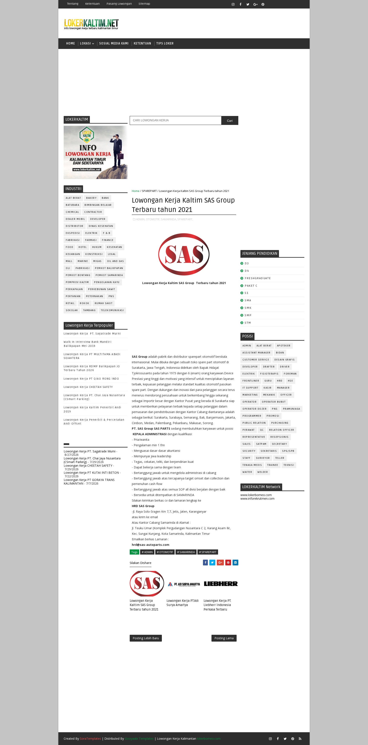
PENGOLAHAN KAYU (107, 282)
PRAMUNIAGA (291, 408)
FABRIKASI (73, 240)
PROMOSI (273, 416)
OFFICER (286, 394)
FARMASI (91, 240)
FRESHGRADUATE (258, 278)
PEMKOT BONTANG (78, 275)
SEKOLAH (72, 310)
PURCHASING (280, 423)
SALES (247, 444)
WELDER (262, 472)
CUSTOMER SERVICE (256, 359)
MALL (69, 261)
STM (248, 323)
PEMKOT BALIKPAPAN (109, 268)
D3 (247, 263)
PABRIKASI (83, 268)
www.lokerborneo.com (256, 495)
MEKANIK (269, 394)
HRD (280, 380)
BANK (105, 198)
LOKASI (85, 43)
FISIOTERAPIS (269, 373)
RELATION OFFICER (281, 430)
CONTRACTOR (93, 212)
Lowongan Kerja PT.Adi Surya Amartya (183, 603)
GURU (268, 380)
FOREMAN (290, 373)
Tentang (72, 4)
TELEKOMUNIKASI (112, 310)
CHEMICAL (72, 212)
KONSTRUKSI (94, 254)
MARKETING (250, 394)
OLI (68, 268)
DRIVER (285, 366)
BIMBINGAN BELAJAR (98, 205)
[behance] (292, 4)
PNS (111, 296)
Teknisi (289, 465)
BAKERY (91, 198)
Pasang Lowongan (119, 4)
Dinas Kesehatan (101, 226)
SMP (248, 315)
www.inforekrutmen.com (257, 498)
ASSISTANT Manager (257, 352)
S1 (246, 293)
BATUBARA (72, 205)
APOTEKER (284, 345)
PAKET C (251, 285)
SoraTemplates (90, 738)
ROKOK (84, 303)
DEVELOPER (98, 219)
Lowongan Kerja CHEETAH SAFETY (88, 387)
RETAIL (70, 303)
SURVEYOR (263, 458)
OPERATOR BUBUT (274, 401)
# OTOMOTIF (165, 552)
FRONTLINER (251, 380)
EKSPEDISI (73, 233)
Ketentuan (92, 4)
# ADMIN (147, 552)
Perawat (249, 430)
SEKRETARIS (269, 451)
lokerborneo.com (209, 738)
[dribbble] (278, 4)
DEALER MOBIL (75, 219)
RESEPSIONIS (279, 437)
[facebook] (240, 4)
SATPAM (261, 444)
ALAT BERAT (73, 198)
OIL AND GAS (115, 261)
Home (70, 43)
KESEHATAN (114, 247)
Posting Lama (224, 638)
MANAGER (283, 387)
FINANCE (108, 240)
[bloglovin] (270, 4)
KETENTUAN (142, 43)
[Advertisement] (184, 82)
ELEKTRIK (91, 233)
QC (262, 430)
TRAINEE (272, 465)
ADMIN (247, 345)
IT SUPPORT (250, 387)
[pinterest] (263, 4)
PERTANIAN (73, 296)
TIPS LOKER (165, 43)
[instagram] (233, 4)
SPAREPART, (185, 219)
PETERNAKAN (94, 296)
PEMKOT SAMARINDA (109, 275)
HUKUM (97, 247)
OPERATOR (250, 401)
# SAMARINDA (186, 552)
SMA (248, 300)
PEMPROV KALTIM (77, 282)
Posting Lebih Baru (146, 638)
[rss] (285, 4)
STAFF (247, 458)
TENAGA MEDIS (252, 465)
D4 (247, 271)
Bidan (280, 352)
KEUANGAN (73, 254)
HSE (290, 380)
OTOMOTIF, (153, 219)
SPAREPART (149, 191)
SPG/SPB (288, 451)
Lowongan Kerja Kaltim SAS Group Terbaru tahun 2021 (144, 605)
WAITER (247, 472)
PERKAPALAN (74, 289)
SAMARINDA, (169, 219)
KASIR (268, 387)
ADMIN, (140, 219)
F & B (107, 233)
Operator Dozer (255, 408)
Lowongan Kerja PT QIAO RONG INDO (91, 378)
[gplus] (255, 4)
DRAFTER (269, 366)
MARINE (83, 261)
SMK (248, 308)
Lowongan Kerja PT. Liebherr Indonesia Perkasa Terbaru (217, 605)
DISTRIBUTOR (74, 226)
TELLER (280, 458)
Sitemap (144, 4)
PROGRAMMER (252, 416)
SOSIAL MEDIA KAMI (114, 43)
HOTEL (83, 247)
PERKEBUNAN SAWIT (101, 289)
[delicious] (300, 4)
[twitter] (248, 4)
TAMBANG (89, 310)
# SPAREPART (207, 552)
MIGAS (97, 261)
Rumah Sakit (104, 303)
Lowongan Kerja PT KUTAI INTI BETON (91, 472)
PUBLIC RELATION (254, 423)
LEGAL (112, 254)
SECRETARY (279, 444)
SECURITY (249, 451)
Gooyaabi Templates (139, 738)
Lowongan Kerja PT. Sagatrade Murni (92, 333)
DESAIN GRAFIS (285, 359)
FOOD (69, 247)
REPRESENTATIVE (254, 437)
